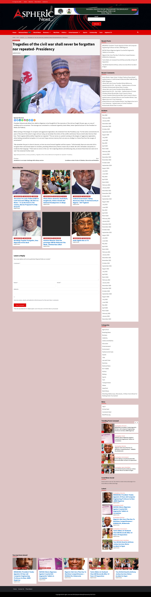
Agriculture (105, 329)
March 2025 (105, 149)
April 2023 (105, 213)
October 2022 (106, 230)
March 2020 (105, 310)
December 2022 (106, 224)
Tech (100, 32)
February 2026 (106, 118)
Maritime (56, 32)
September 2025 (107, 132)
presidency (33, 154)
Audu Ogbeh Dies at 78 (81, 240)
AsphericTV (108, 32)
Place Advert (38, 1)
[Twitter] (17, 120)
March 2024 (105, 182)
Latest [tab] (103, 489)
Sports (85, 32)
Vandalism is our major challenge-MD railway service (29, 159)
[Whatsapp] (22, 120)
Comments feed (106, 412)
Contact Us (45, 1)
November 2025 (106, 126)
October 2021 (106, 263)
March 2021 (105, 277)
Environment (106, 349)
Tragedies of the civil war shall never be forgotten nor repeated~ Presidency (54, 154)
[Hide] (0, 12)
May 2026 (104, 115)
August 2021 (105, 269)
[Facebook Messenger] (32, 120)
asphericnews (17, 53)
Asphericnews (17, 208)
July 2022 (105, 238)
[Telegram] (30, 120)
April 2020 (105, 308)
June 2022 (105, 241)
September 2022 (107, 232)
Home (25, 1)
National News (25, 32)
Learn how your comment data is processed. (46, 308)
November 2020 (106, 288)
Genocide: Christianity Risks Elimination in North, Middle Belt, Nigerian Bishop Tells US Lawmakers (125, 469)
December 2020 (106, 285)
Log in (104, 406)
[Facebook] (15, 120)
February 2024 (106, 185)
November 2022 (106, 227)
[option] (119, 429)
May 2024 (104, 176)
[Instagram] (25, 120)
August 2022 (105, 235)
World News (37, 32)
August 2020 (105, 297)
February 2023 (106, 218)
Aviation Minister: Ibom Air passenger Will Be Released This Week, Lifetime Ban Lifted (54, 242)
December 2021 (106, 257)
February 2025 (106, 151)
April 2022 (105, 246)
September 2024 (107, 165)
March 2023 (105, 216)
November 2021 (106, 260)
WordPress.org (106, 415)
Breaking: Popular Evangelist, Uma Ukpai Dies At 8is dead (26, 241)
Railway (104, 374)
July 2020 (105, 299)
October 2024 (106, 163)
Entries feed (105, 409)
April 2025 (105, 146)
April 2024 (105, 179)
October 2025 (106, 129)
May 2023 (104, 210)
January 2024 (106, 188)
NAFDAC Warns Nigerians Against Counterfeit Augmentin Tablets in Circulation (118, 51)
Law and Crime (106, 360)
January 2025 (106, 154)
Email (59, 282)
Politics (64, 32)
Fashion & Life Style (107, 352)
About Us (31, 1)
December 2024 (106, 157)
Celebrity (105, 338)
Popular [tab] (110, 489)
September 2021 (107, 266)
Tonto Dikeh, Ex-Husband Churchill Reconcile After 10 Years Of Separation (119, 61)
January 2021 (106, 283)
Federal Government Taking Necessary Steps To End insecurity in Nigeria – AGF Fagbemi (85, 201)
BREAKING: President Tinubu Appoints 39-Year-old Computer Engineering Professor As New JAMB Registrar (119, 46)
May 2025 (104, 143)
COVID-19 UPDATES (107, 341)
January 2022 (106, 255)
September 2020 (107, 294)
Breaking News (18, 196)
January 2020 (106, 316)
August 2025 (105, 135)
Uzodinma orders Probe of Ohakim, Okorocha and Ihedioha (82, 159)
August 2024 (105, 168)
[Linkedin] (20, 120)
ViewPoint (35, 196)
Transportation (106, 383)
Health (104, 355)
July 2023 (105, 204)
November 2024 (106, 160)
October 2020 (106, 291)
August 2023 (105, 202)
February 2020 (106, 313)
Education (105, 343)
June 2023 (105, 207)
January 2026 (106, 121)
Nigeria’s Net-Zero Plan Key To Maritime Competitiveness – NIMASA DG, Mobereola (119, 56)
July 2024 (105, 171)
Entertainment (73, 32)
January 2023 (106, 221)
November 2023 (106, 193)
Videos (104, 385)
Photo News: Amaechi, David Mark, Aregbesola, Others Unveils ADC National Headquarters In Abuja (55, 201)
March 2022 (105, 249)
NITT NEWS (105, 369)
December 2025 (106, 123)
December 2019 (106, 319)
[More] (34, 120)
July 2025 (105, 137)
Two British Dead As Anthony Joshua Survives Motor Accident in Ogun (119, 66)
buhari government (20, 154)
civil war (28, 154)
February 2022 (106, 252)
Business (46, 32)
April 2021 (105, 274)
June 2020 (105, 302)
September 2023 (107, 199)
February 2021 (106, 280)
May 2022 (104, 243)
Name (16, 282)
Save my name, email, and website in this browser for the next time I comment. (36, 300)
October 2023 (106, 196)
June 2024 (105, 174)
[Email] (27, 120)
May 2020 (104, 305)
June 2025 (105, 140)
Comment (17, 263)
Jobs (103, 357)
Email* (96, 16)
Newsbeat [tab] (117, 489)
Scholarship (93, 32)
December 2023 (106, 190)
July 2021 (105, 271)
